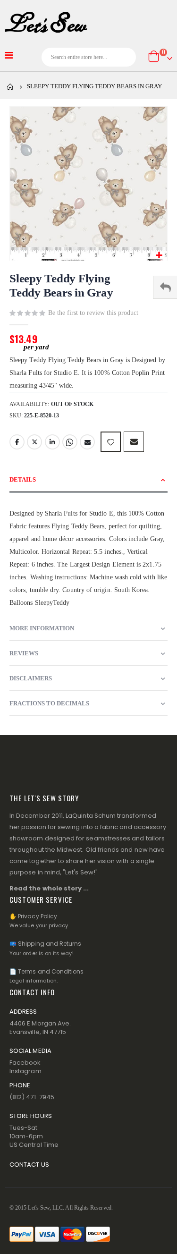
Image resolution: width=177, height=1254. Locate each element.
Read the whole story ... (49, 888)
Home (10, 87)
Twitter (34, 441)
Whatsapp (69, 441)
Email (87, 441)
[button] (159, 255)
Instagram (25, 1071)
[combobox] (89, 57)
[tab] (88, 479)
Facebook (17, 441)
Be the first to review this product (93, 312)
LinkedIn (52, 441)
